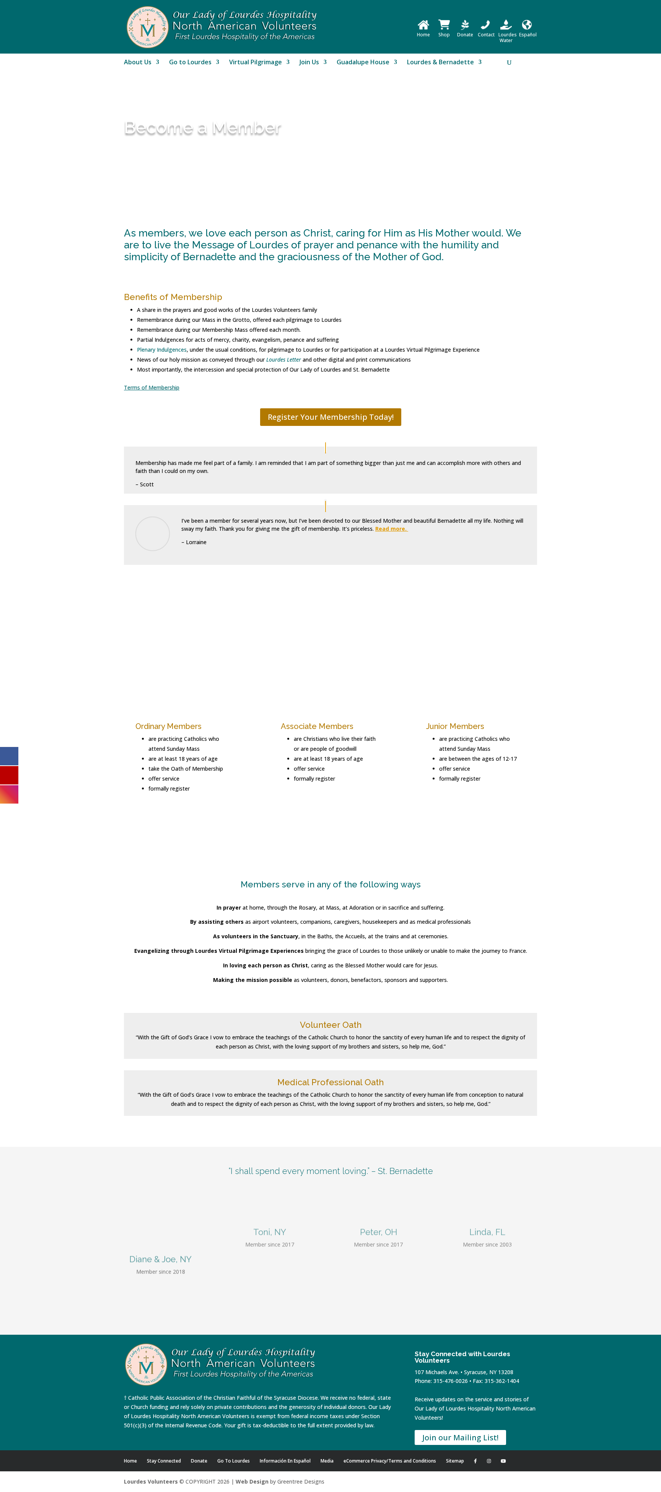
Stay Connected (164, 1461)
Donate (465, 34)
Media (327, 1461)
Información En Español (285, 1461)
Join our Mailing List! (460, 1437)
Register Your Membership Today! (331, 417)
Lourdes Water (507, 37)
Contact (486, 34)
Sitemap (455, 1461)
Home (423, 34)
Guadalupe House (363, 62)
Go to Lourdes (190, 62)
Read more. (391, 528)
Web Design (252, 1481)
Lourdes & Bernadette (440, 62)
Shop (444, 34)
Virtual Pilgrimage (255, 62)
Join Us (309, 62)
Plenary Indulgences (162, 349)
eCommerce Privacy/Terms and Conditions (390, 1461)
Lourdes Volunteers (151, 1481)
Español (528, 34)
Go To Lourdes (233, 1461)
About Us (137, 62)
